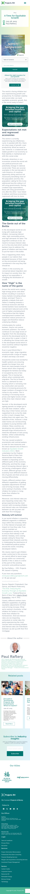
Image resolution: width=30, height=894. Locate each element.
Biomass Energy (6, 879)
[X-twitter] (7, 808)
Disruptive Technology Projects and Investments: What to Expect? (10, 702)
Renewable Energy (6, 876)
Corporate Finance (6, 871)
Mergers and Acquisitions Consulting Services (14, 859)
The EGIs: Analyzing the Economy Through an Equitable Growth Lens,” (14, 591)
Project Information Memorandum (11, 852)
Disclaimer (4, 845)
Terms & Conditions (6, 840)
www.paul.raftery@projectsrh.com (15, 576)
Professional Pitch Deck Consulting (11, 854)
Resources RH (5, 874)
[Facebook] (3, 808)
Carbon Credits (5, 869)
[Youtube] (10, 808)
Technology (4, 881)
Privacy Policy (5, 843)
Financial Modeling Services (9, 857)
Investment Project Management (10, 862)
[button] (25, 3)
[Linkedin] (13, 808)
